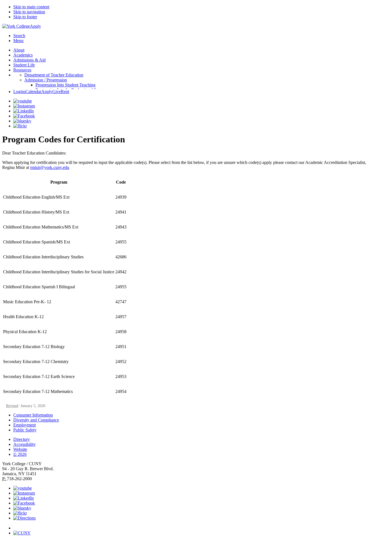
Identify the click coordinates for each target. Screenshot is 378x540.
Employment (24, 425)
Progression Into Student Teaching (65, 85)
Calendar (33, 91)
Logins (19, 91)
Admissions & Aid (29, 60)
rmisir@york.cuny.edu (49, 167)
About (18, 50)
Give (56, 91)
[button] (194, 526)
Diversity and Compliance (36, 420)
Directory (21, 439)
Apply (35, 26)
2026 (20, 454)
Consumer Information (33, 415)
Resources (22, 70)
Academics (23, 55)
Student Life (24, 65)
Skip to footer (25, 16)
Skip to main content (31, 6)
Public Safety (25, 430)
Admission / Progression (45, 80)
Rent (65, 91)
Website (20, 449)
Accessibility (24, 444)
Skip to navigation (29, 11)
